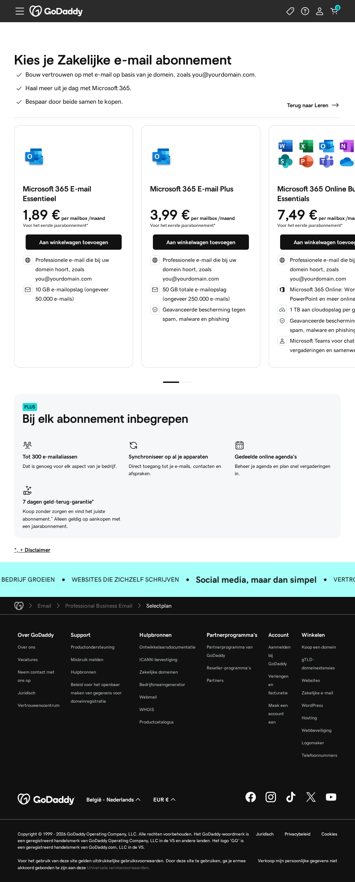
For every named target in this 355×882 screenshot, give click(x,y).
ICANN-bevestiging (158, 659)
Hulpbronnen (83, 672)
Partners (215, 680)
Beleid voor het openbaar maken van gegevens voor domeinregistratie (96, 692)
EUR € (161, 799)
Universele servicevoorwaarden (117, 867)
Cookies (329, 834)
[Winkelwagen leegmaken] (334, 11)
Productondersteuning (92, 647)
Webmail (148, 697)
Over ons (26, 647)
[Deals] (290, 11)
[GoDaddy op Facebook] (250, 801)
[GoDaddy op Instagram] (271, 801)
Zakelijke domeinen (158, 672)
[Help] (305, 11)
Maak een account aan (278, 713)
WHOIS (146, 709)
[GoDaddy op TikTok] (291, 801)
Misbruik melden (87, 659)
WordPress (312, 705)
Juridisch (26, 693)
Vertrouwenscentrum (39, 705)
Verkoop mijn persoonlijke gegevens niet (297, 860)
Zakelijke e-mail (317, 693)
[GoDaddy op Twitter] (311, 801)
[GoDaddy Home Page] (46, 799)
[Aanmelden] (319, 11)
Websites (311, 680)
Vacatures (28, 659)
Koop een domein (319, 647)
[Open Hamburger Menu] (17, 11)
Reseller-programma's (229, 668)
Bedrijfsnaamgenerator (162, 684)
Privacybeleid (297, 834)
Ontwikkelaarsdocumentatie (167, 647)
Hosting (309, 718)
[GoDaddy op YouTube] (331, 801)
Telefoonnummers (319, 755)
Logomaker (313, 742)
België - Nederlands (110, 799)
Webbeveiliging (316, 730)
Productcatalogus (156, 722)
